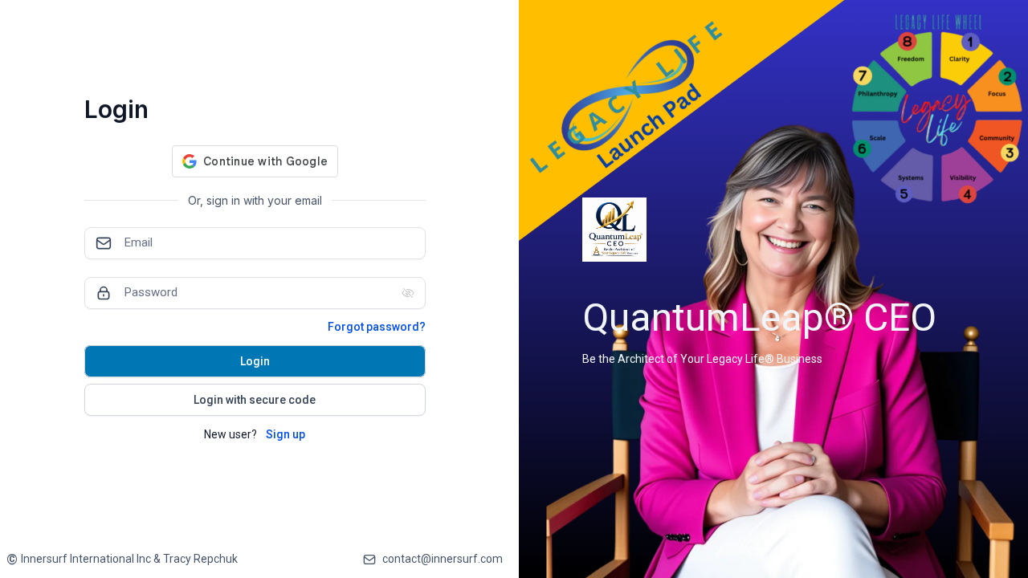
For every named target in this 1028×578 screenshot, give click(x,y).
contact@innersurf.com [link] (442, 558)
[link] (122, 559)
